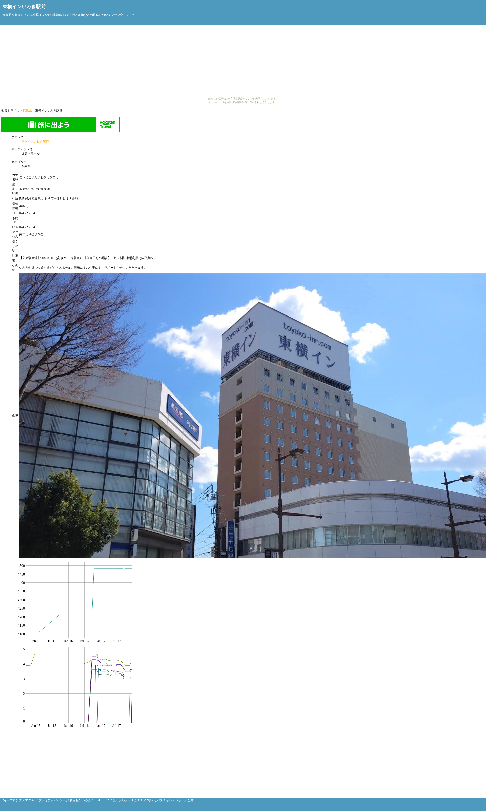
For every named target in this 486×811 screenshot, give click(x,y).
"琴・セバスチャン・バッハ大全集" (171, 800)
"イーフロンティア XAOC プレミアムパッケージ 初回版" (41, 800)
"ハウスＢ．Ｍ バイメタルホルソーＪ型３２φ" (113, 800)
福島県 (27, 110)
